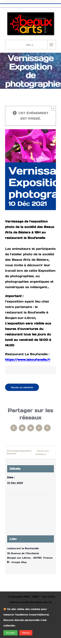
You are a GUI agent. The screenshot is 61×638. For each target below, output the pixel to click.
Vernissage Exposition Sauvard (19, 452)
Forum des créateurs (42, 452)
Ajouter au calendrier (22, 387)
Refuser (26, 632)
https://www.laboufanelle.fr (27, 360)
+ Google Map (18, 562)
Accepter (10, 632)
